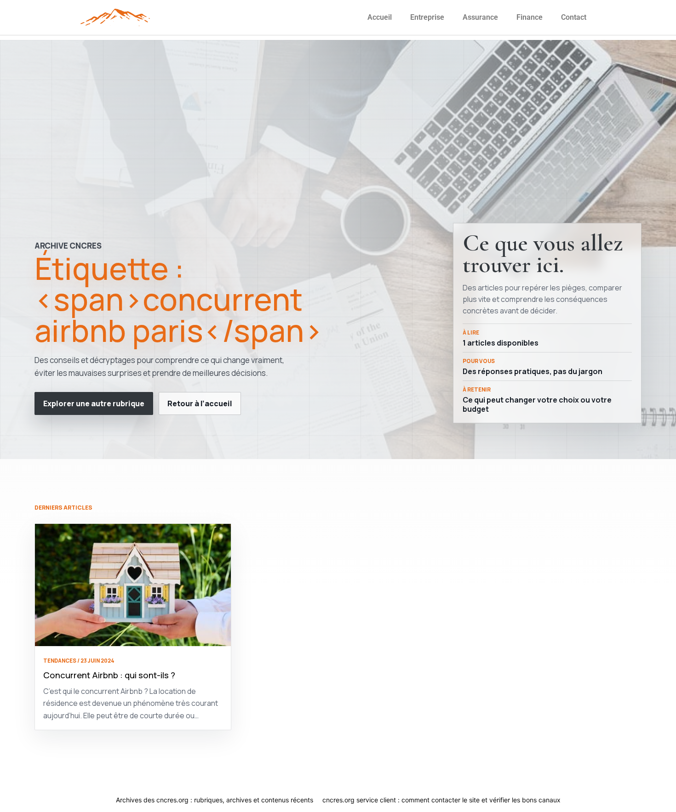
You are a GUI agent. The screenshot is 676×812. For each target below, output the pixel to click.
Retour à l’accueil (199, 403)
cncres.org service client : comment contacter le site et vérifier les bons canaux (441, 800)
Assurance (480, 17)
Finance (529, 17)
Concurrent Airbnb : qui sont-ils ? (109, 675)
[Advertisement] (338, 104)
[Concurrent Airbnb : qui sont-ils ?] (133, 585)
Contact (573, 17)
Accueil (379, 17)
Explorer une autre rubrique (93, 403)
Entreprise (427, 17)
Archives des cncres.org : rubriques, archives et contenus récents (214, 800)
